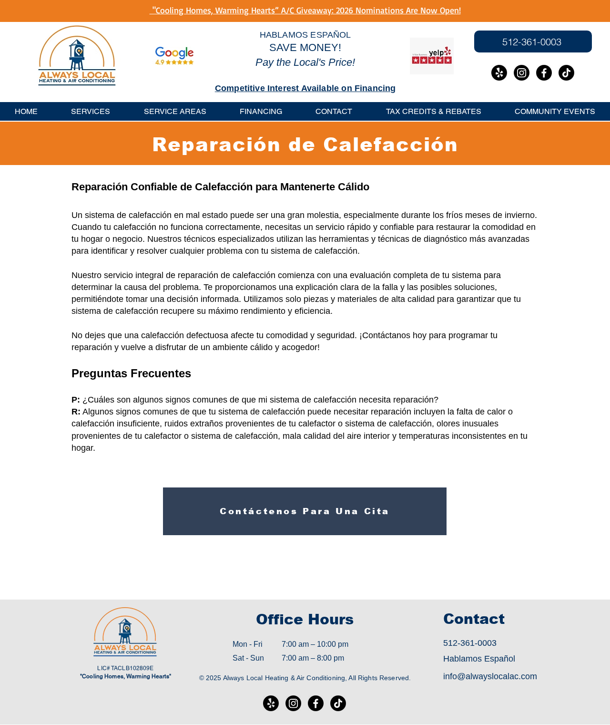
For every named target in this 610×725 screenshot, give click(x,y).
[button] (175, 111)
